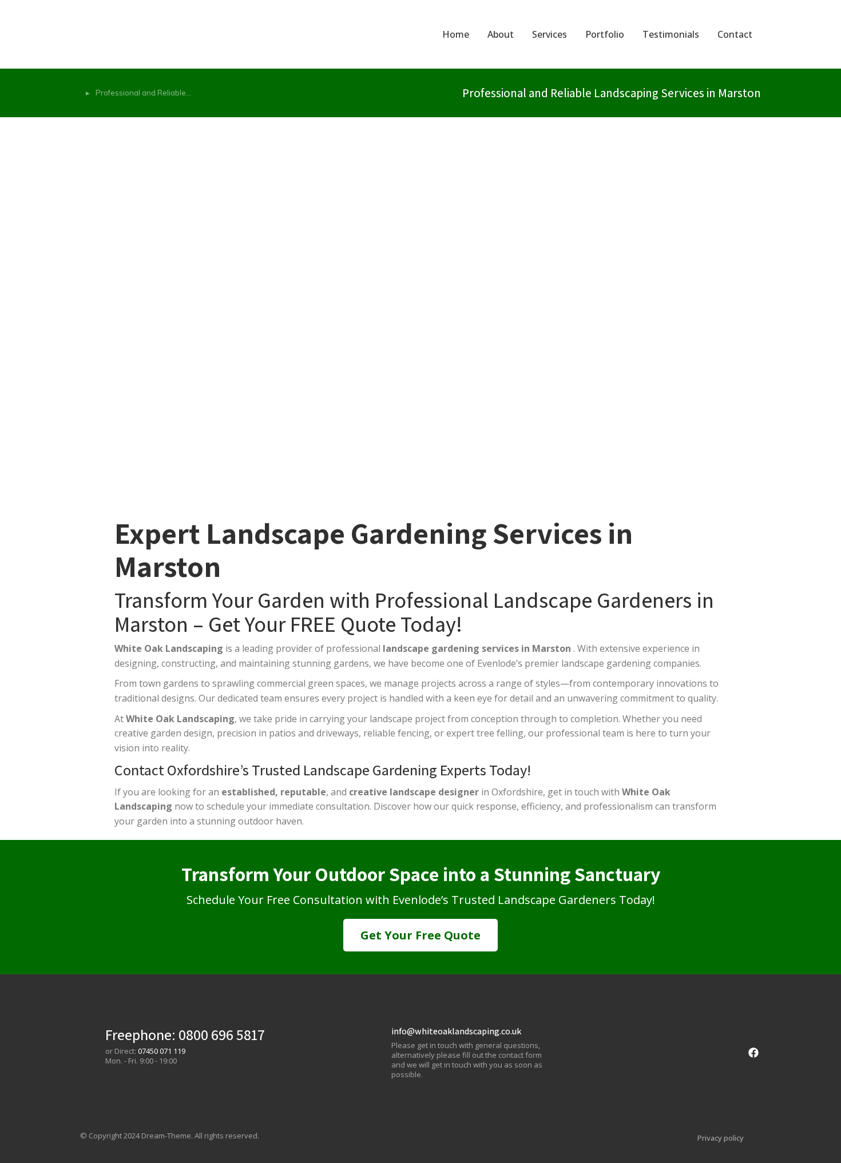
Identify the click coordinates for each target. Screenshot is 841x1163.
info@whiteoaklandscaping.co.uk (456, 1031)
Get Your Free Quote (420, 935)
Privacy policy (720, 1138)
